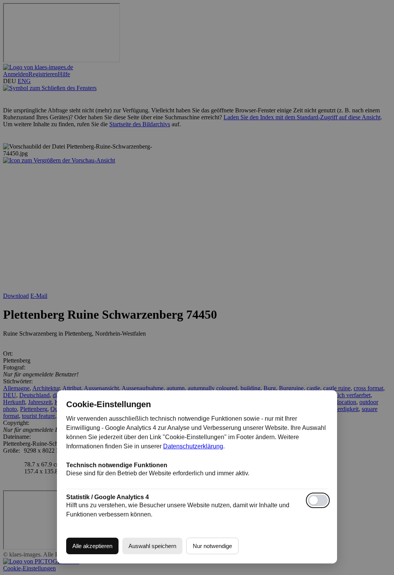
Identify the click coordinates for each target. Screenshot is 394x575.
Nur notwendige (212, 546)
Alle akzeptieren (92, 546)
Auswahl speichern (152, 546)
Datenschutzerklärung (193, 446)
